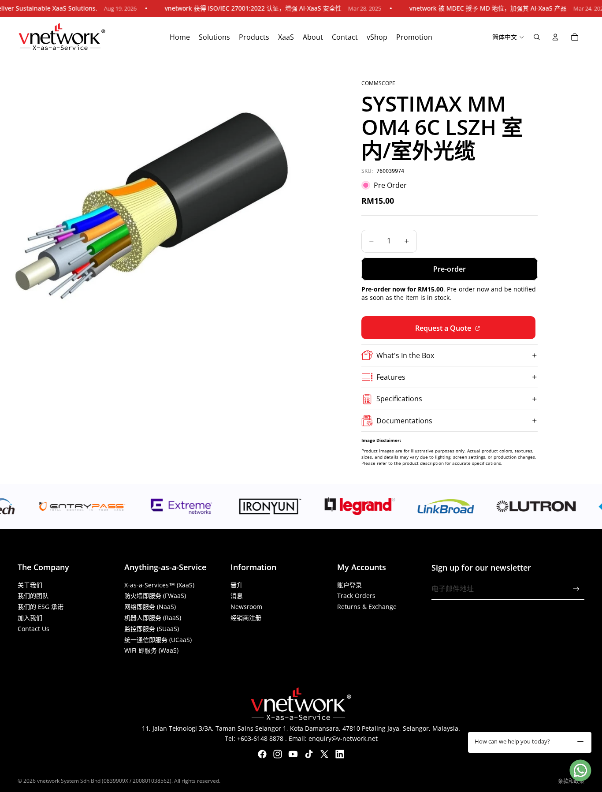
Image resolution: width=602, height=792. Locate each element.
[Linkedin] (339, 754)
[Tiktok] (309, 754)
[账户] (555, 37)
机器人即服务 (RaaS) (152, 617)
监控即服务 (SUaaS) (151, 628)
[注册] (576, 589)
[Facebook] (262, 754)
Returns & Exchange (367, 606)
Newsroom (246, 606)
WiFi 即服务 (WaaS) (151, 650)
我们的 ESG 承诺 (40, 606)
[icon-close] (580, 741)
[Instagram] (277, 754)
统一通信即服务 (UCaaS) (158, 639)
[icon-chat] (580, 770)
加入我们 (30, 617)
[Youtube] (293, 754)
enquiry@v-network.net (343, 738)
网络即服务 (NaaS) (150, 606)
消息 (236, 595)
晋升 (236, 585)
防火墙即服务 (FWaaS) (155, 595)
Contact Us (33, 628)
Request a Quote (444, 328)
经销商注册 (245, 617)
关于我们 (30, 585)
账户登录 (349, 585)
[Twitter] (324, 754)
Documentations (404, 421)
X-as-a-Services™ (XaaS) (159, 585)
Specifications (399, 398)
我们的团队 (33, 595)
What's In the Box (405, 355)
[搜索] (536, 37)
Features (390, 377)
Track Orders (356, 595)
